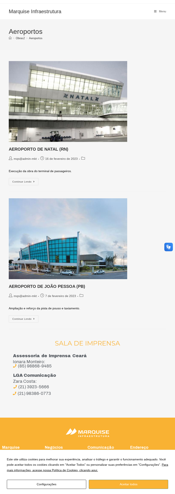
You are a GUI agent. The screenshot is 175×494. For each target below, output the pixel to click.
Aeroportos (35, 38)
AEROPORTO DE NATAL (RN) (38, 149)
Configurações (46, 484)
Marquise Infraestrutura (35, 11)
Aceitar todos (128, 484)
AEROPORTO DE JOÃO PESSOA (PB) (47, 286)
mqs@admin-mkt (25, 158)
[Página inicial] (10, 38)
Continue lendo (25, 180)
